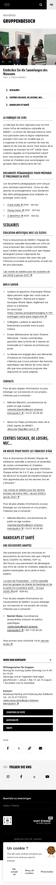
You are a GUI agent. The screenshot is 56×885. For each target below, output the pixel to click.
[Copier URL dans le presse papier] (29, 748)
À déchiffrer (13, 215)
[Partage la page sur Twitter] (18, 748)
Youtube (47, 776)
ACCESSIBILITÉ (12, 720)
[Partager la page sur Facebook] (7, 748)
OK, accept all (14, 872)
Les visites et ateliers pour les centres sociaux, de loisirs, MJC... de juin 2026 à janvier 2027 (24, 494)
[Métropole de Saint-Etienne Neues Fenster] (43, 821)
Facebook (21, 777)
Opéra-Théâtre (11, 805)
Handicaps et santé (19, 105)
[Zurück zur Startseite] (7, 4)
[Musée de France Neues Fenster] (7, 821)
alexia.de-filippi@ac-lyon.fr (21, 429)
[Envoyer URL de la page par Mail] (40, 748)
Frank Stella (13, 204)
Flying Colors (14, 210)
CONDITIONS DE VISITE (15, 712)
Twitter (34, 777)
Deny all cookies (29, 871)
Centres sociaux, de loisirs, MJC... (26, 97)
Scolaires (14, 90)
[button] (51, 4)
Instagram (8, 777)
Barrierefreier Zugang (28, 839)
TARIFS (9, 728)
